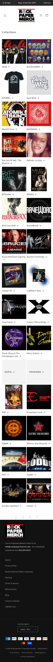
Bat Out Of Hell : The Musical (11, 162)
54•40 (4, 66)
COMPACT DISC (34, 290)
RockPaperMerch (16, 648)
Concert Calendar (12, 601)
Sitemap (8, 577)
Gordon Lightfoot (10, 505)
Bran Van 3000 (9, 225)
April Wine (31, 98)
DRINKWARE (35, 371)
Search (8, 560)
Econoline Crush (34, 412)
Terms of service (27, 652)
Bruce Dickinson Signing (13, 256)
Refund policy (11, 589)
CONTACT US (10, 607)
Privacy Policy (10, 566)
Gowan (30, 505)
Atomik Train (8, 129)
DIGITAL (8, 371)
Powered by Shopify (29, 648)
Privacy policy (14, 652)
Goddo (30, 474)
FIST (4, 474)
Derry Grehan (33, 353)
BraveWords (32, 225)
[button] (5, 15)
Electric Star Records (37, 443)
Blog (7, 595)
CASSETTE (7, 290)
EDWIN (5, 443)
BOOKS (30, 194)
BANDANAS (32, 129)
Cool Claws (7, 322)
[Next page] (37, 517)
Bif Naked (6, 194)
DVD (4, 412)
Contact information (28, 656)
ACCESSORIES (33, 66)
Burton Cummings (35, 256)
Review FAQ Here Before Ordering (19, 572)
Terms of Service (12, 583)
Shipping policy (40, 652)
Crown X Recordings (36, 322)
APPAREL (6, 98)
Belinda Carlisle (34, 160)
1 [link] (16, 517)
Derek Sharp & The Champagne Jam (11, 355)
